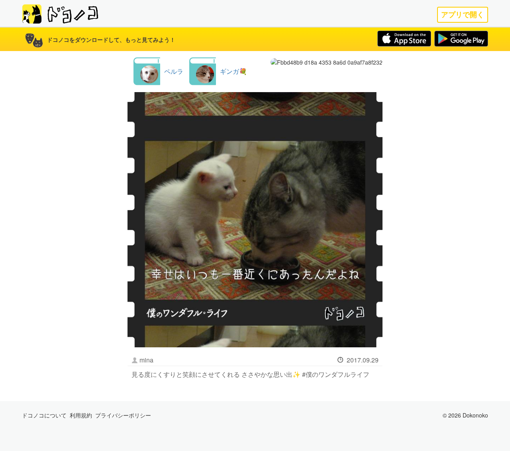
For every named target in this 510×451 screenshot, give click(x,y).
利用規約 (81, 415)
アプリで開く (462, 15)
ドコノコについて (44, 415)
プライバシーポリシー (123, 415)
